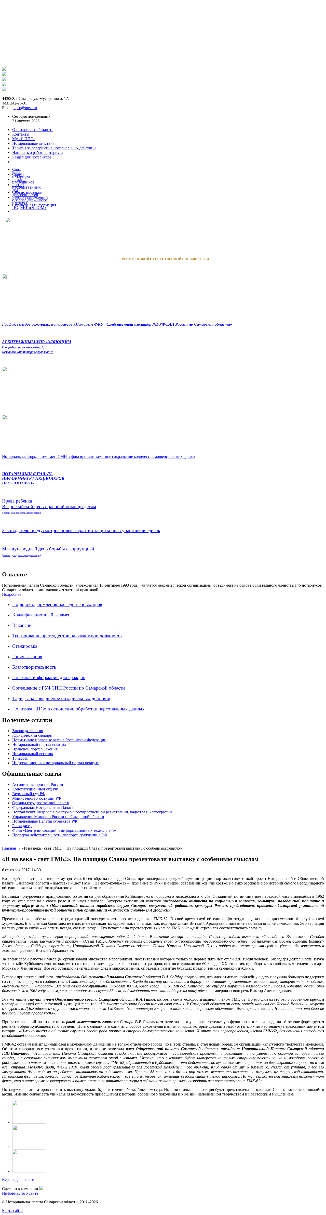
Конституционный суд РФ (35, 789)
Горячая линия (27, 656)
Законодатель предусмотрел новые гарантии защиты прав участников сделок (81, 530)
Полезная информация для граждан (48, 677)
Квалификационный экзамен (41, 614)
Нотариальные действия (33, 143)
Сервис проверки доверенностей (27, 193)
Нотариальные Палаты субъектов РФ (44, 821)
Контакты (20, 134)
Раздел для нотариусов (32, 157)
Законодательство (27, 731)
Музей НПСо (23, 139)
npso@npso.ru (25, 107)
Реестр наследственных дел (26, 187)
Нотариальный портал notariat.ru (40, 744)
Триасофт (20, 758)
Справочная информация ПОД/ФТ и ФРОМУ (34, 206)
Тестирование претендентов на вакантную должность (67, 635)
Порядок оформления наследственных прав (57, 604)
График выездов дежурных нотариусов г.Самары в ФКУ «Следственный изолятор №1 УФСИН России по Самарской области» (117, 324)
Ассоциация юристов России (37, 784)
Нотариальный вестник (32, 753)
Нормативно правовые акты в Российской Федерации (59, 740)
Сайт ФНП (17, 170)
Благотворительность (34, 667)
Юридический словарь (32, 735)
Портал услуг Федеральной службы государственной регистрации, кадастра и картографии (92, 812)
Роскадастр (22, 826)
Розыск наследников (23, 180)
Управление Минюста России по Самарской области (58, 816)
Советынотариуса (21, 175)
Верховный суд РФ (28, 793)
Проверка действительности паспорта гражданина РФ (59, 835)
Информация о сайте (20, 1193)
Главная (9, 848)
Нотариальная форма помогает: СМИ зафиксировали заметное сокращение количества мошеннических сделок (98, 456)
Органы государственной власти (40, 803)
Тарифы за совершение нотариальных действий (61, 698)
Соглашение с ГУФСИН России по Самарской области (68, 688)
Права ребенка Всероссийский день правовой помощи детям (49, 506)
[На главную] (4, 69)
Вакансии (22, 625)
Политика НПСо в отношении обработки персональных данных (78, 708)
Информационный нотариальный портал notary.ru (55, 763)
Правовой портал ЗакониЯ (35, 749)
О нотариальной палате (32, 129)
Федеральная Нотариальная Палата (42, 807)
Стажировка (24, 646)
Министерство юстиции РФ (36, 798)
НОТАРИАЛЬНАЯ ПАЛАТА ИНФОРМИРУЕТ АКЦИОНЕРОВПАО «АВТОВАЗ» (33, 478)
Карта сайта (12, 1210)
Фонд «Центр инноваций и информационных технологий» (64, 830)
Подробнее (11, 594)
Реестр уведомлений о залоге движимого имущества (30, 200)
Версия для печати (18, 1179)
